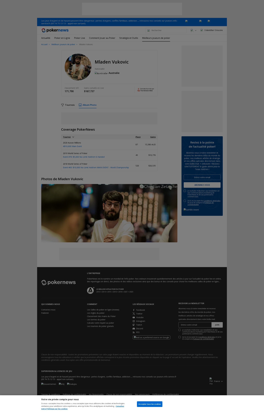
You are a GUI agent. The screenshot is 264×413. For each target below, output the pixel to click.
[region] (132, 404)
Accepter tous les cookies (149, 404)
